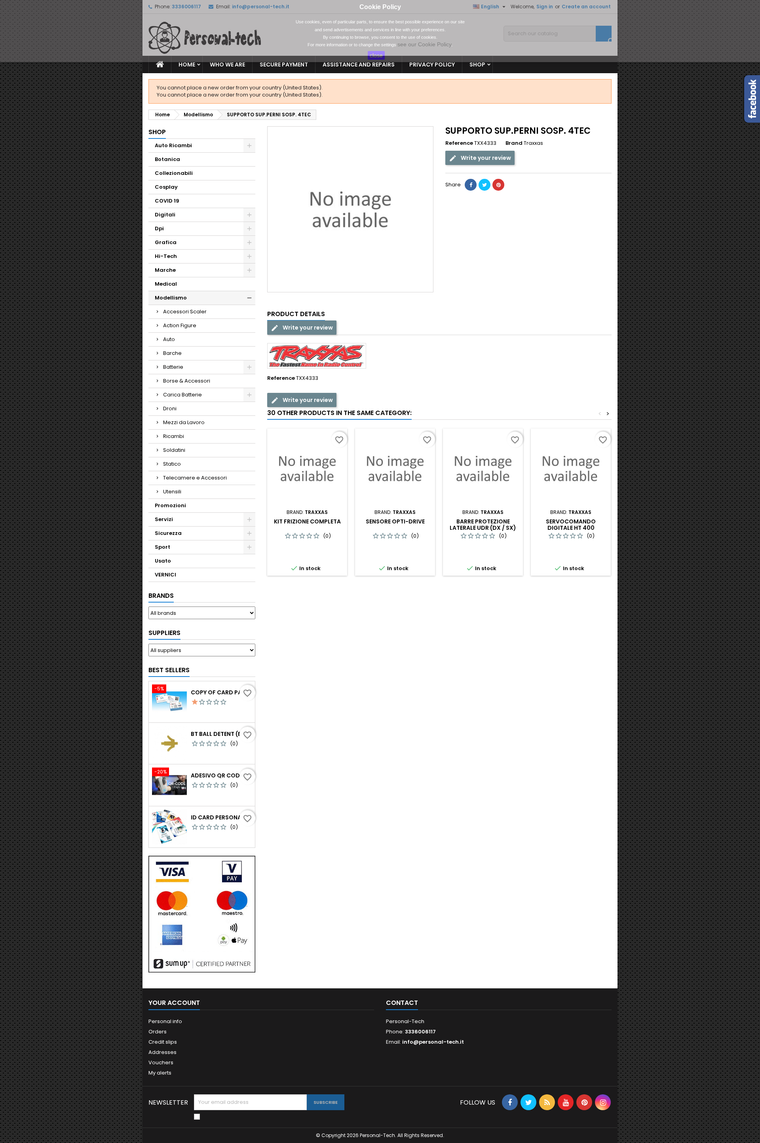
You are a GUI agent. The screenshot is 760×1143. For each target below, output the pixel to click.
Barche (172, 353)
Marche (165, 270)
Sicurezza (168, 533)
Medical (166, 284)
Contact (402, 1002)
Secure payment (284, 64)
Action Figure (179, 325)
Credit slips (162, 1042)
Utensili (172, 491)
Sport (162, 547)
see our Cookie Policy (424, 44)
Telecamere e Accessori (195, 477)
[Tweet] (484, 185)
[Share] (471, 185)
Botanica (167, 159)
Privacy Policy (432, 64)
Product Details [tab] (296, 313)
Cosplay (166, 187)
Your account (174, 1002)
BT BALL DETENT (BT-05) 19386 (221, 734)
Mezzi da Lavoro (184, 422)
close (376, 55)
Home (187, 64)
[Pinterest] (498, 185)
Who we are (227, 64)
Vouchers (160, 1062)
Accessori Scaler (185, 311)
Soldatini (174, 450)
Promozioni (170, 505)
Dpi (159, 228)
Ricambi (173, 436)
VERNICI (165, 574)
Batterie (173, 367)
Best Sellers (169, 670)
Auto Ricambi (173, 145)
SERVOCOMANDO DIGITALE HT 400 (571, 524)
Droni (170, 408)
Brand (513, 143)
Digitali (165, 214)
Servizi (164, 519)
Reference (459, 143)
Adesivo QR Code (217, 775)
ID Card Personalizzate (221, 817)
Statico (172, 464)
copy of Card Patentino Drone (221, 692)
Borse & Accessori (186, 381)
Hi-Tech (166, 256)
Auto (169, 339)
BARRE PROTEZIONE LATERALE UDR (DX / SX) (483, 524)
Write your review (485, 158)
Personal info (165, 1021)
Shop (477, 64)
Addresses (162, 1052)
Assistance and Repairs (359, 64)
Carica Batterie (182, 394)
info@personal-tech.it (433, 1042)
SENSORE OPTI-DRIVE (395, 521)
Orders (157, 1031)
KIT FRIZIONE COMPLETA (307, 521)
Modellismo (171, 297)
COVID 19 (167, 201)
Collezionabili (174, 173)
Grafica (166, 242)
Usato (163, 561)
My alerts (159, 1073)
